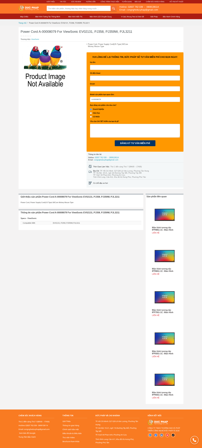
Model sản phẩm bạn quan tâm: (102, 94)
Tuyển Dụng (127, 1)
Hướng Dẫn (91, 1)
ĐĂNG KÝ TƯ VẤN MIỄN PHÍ (135, 143)
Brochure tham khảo (71, 441)
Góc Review (76, 1)
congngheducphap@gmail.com (106, 160)
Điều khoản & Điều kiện (72, 433)
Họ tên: (93, 62)
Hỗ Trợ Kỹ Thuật (176, 1)
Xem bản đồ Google (27, 433)
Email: (92, 84)
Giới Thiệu (51, 1)
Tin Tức (63, 1)
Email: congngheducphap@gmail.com (138, 9)
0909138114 (152, 7)
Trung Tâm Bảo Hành (27, 437)
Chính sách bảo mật (71, 429)
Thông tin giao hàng (71, 425)
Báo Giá (138, 1)
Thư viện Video (69, 437)
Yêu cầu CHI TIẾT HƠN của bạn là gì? (104, 121)
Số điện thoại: (95, 73)
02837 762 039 (136, 7)
